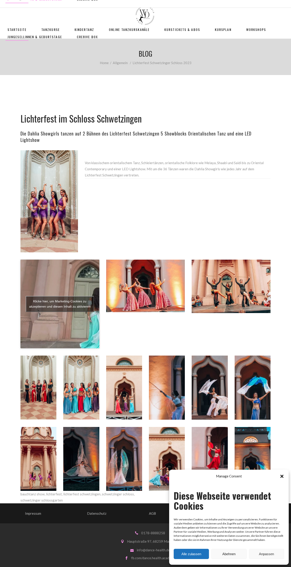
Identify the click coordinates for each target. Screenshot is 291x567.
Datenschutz (96, 513)
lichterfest (54, 494)
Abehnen (229, 554)
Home (104, 63)
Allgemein (120, 63)
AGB (152, 513)
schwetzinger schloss (118, 494)
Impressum (33, 513)
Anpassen (266, 554)
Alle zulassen (191, 554)
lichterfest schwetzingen (81, 494)
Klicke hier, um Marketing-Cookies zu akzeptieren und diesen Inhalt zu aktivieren (60, 303)
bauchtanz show (32, 494)
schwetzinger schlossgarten (41, 500)
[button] (282, 476)
